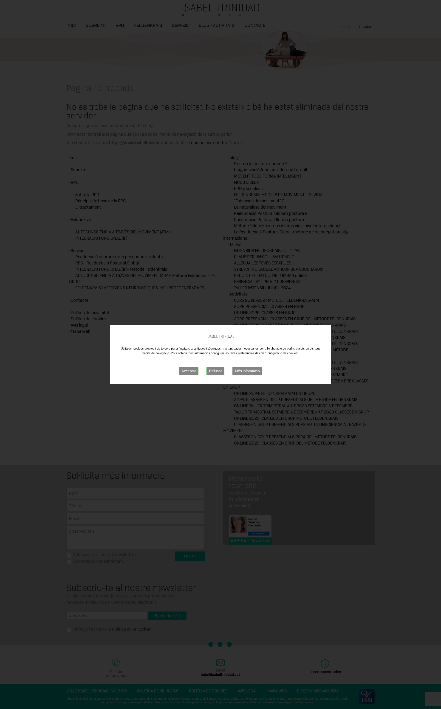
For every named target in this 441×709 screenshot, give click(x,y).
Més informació (247, 371)
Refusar (215, 371)
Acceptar (188, 371)
